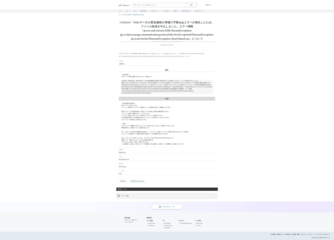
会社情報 (273, 234)
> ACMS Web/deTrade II (185, 223)
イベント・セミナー (131, 220)
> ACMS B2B (166, 223)
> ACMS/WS (166, 228)
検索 (191, 5)
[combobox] (165, 5)
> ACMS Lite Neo (167, 225)
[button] (215, 196)
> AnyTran (198, 225)
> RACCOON (198, 223)
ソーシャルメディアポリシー (322, 234)
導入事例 (127, 218)
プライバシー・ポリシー (307, 234)
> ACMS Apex (151, 225)
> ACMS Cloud (151, 223)
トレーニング (129, 222)
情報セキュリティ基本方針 (284, 234)
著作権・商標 (295, 234)
